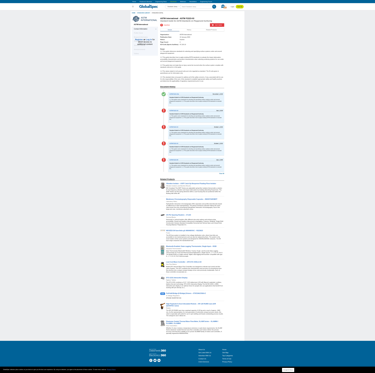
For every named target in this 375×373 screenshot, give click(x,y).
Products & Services (146, 1)
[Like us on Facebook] (150, 360)
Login (232, 6)
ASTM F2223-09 (173, 160)
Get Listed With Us (204, 352)
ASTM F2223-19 (173, 110)
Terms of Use (226, 359)
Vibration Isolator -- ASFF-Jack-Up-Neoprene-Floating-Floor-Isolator (191, 183)
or (143, 39)
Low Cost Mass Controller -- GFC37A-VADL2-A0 (183, 262)
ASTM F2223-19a (174, 94)
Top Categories (227, 355)
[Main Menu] (133, 6)
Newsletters (193, 1)
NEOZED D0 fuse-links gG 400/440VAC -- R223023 (184, 230)
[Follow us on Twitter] (155, 360)
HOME (133, 13)
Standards (173, 1)
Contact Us (202, 359)
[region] (187, 370)
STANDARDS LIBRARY (143, 13)
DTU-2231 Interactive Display (177, 278)
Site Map (225, 352)
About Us (201, 349)
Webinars (183, 1)
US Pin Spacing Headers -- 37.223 (178, 215)
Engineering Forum (206, 1)
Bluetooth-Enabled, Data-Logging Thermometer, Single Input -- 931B (191, 246)
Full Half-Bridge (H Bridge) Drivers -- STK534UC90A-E (186, 293)
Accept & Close (288, 370)
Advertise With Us (204, 355)
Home (134, 1)
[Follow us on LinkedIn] (159, 360)
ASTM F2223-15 (173, 127)
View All (221, 173)
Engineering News (161, 1)
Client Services (203, 362)
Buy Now (218, 25)
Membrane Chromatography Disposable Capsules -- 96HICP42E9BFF (191, 199)
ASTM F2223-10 (173, 143)
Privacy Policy (227, 362)
